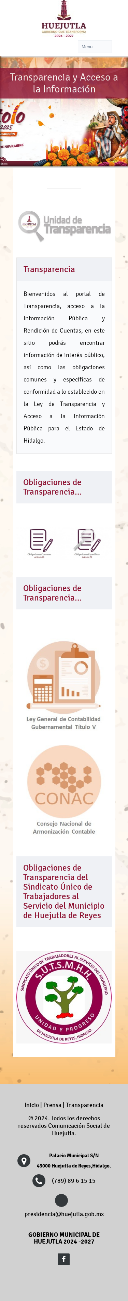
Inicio (32, 1105)
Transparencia (84, 1105)
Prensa (52, 1105)
